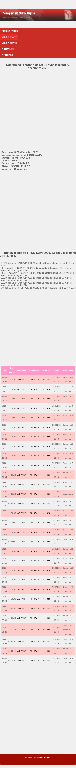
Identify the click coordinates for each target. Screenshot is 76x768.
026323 (46, 380)
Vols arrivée (9, 43)
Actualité (8, 49)
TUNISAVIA (34, 380)
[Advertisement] (38, 109)
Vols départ (9, 37)
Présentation (10, 31)
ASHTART (21, 380)
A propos (7, 55)
